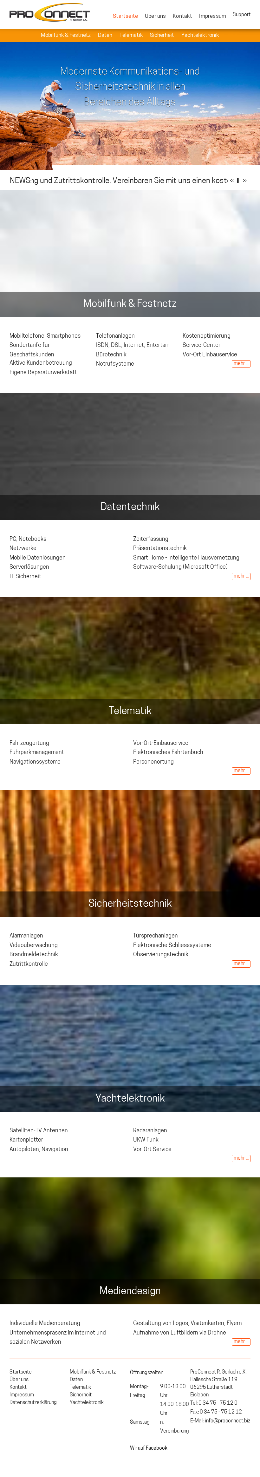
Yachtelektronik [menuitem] (200, 35)
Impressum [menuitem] (212, 16)
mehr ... (241, 363)
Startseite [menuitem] (125, 16)
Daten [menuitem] (105, 35)
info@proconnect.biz (227, 1421)
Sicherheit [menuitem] (162, 35)
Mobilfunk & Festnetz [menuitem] (66, 35)
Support (241, 14)
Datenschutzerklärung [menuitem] (33, 1402)
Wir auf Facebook (148, 1448)
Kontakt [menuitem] (182, 16)
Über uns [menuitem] (155, 16)
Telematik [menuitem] (132, 35)
